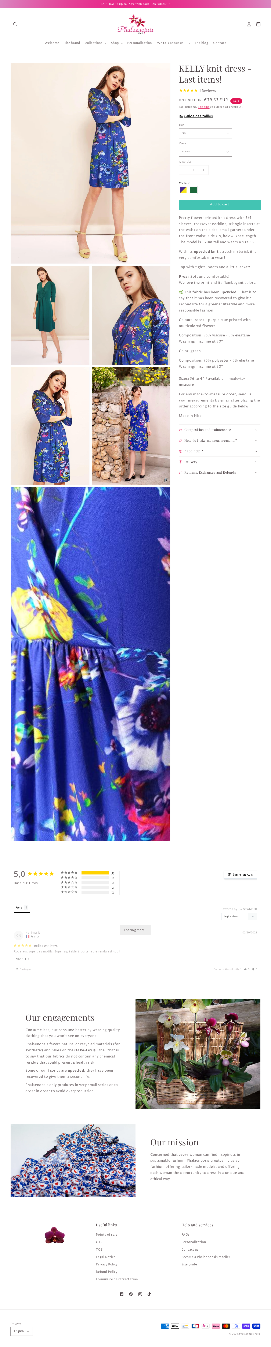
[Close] (236, 620)
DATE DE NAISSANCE (49, 700)
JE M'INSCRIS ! (82, 722)
